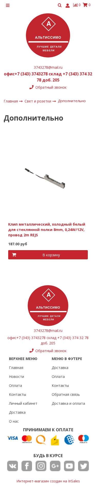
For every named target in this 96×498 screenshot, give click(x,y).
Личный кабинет (23, 403)
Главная (16, 367)
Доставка (17, 412)
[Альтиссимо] (48, 35)
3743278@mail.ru (48, 67)
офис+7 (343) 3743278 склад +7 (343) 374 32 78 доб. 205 (48, 77)
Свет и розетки (38, 101)
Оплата (15, 385)
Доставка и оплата (68, 403)
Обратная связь (66, 394)
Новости (16, 376)
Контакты (17, 394)
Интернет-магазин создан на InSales (48, 481)
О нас (14, 421)
